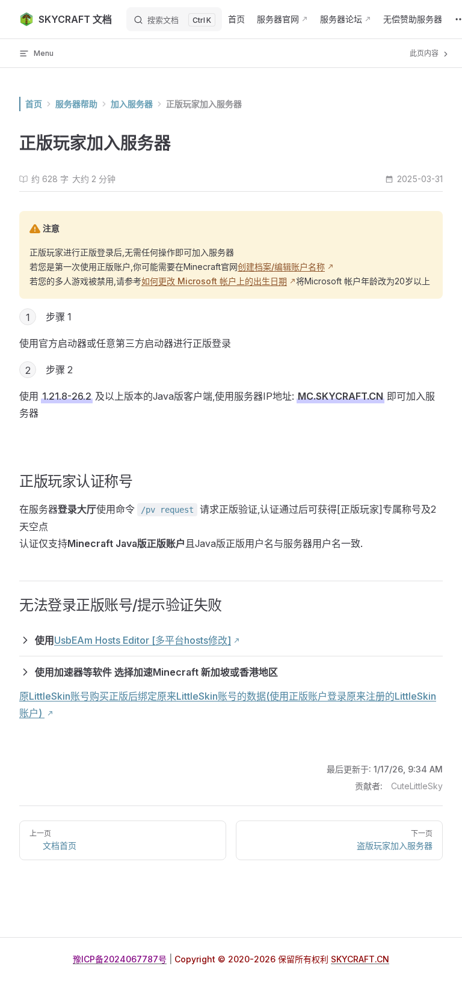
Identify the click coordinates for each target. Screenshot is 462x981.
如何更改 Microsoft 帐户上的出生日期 (214, 281)
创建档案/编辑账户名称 (281, 266)
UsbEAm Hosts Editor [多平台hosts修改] (142, 640)
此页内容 (425, 53)
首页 (33, 104)
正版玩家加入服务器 (204, 104)
